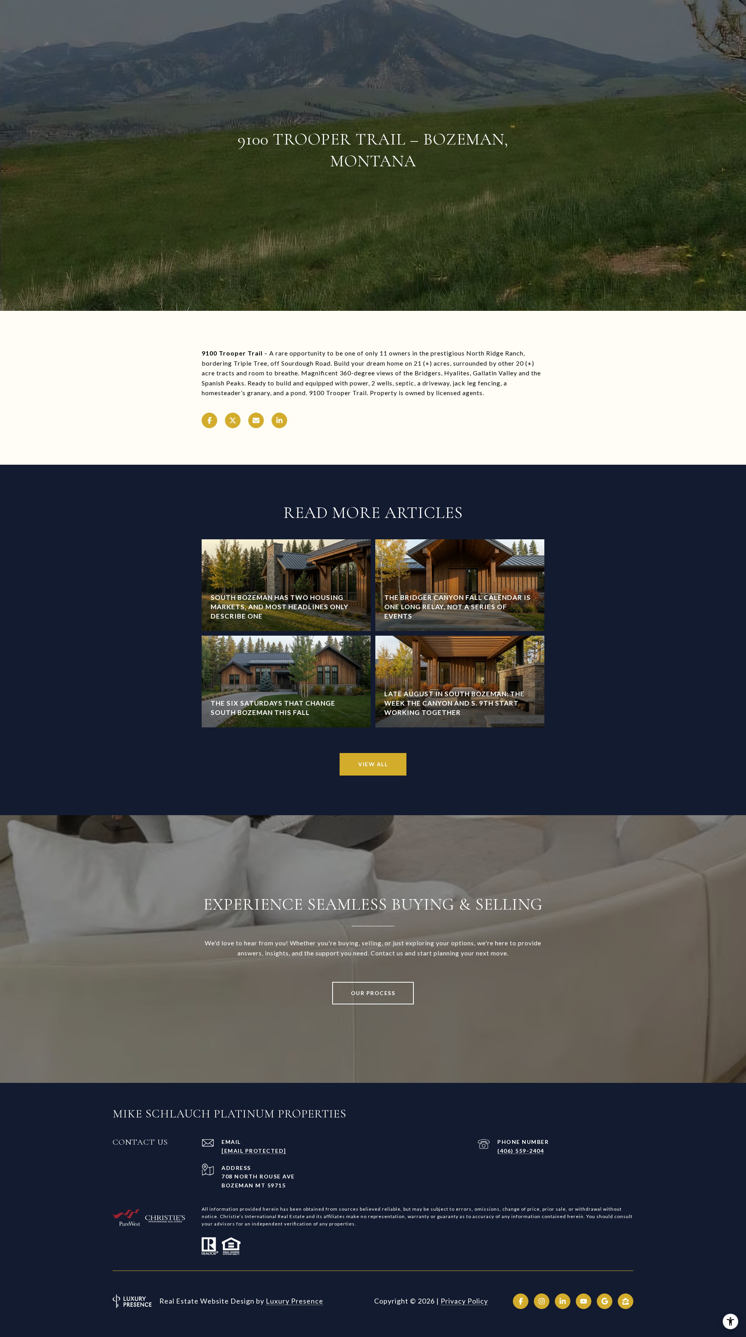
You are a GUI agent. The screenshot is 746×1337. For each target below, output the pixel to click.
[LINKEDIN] (562, 1301)
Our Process (373, 993)
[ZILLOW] (625, 1301)
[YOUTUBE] (583, 1301)
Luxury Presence (294, 1301)
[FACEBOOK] (520, 1301)
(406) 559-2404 (520, 1150)
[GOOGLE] (604, 1301)
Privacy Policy (464, 1301)
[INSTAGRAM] (541, 1301)
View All (373, 764)
